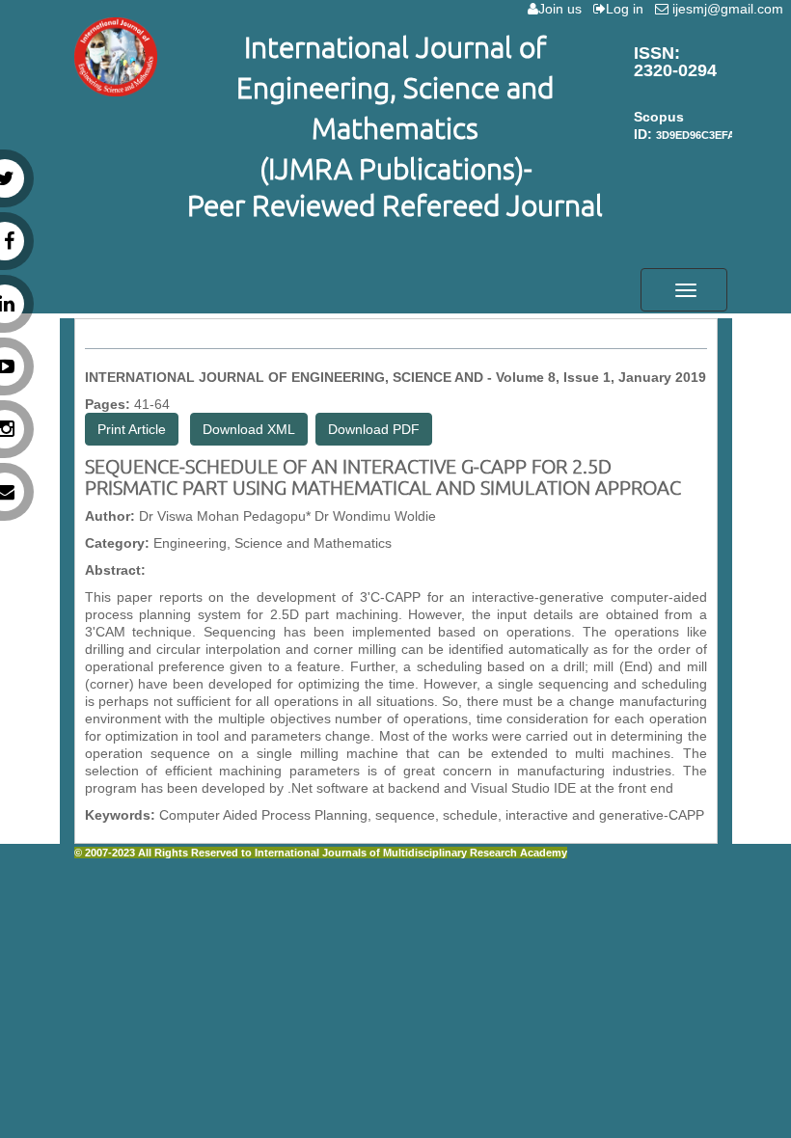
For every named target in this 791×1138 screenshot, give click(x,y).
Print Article (131, 429)
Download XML (249, 429)
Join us (563, 8)
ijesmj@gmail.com (729, 8)
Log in (628, 8)
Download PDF (374, 429)
